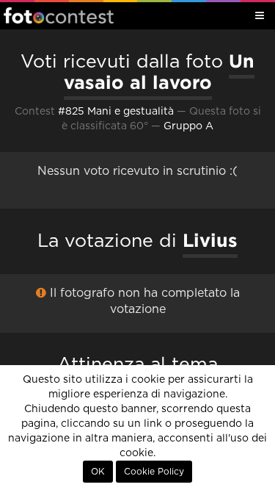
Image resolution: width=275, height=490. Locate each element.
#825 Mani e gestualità (116, 112)
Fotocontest (59, 15)
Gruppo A (188, 126)
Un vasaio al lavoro (159, 72)
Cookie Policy (154, 471)
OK (98, 471)
